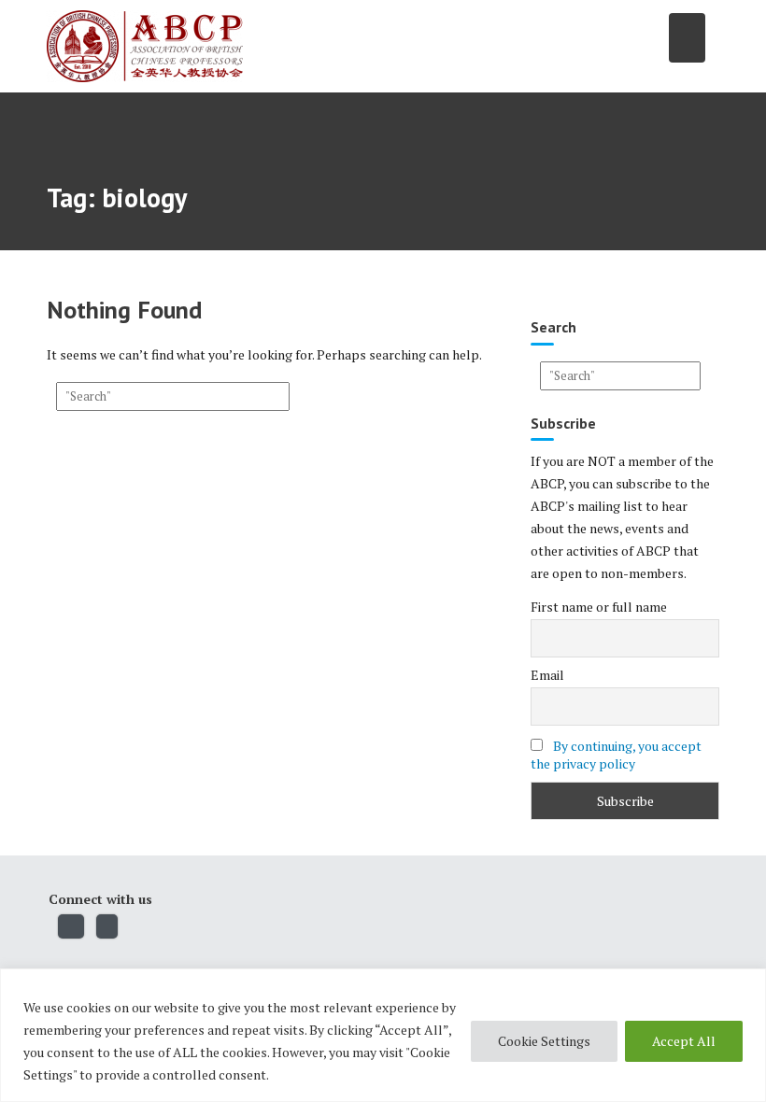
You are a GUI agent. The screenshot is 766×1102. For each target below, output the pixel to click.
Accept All (684, 1041)
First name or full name (599, 606)
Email (547, 675)
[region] (383, 1035)
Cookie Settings (544, 1041)
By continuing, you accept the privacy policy (616, 754)
